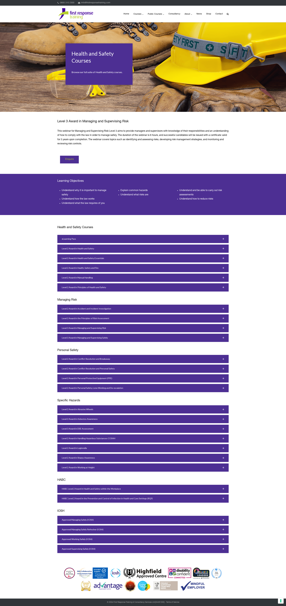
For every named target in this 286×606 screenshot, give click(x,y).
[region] (143, 67)
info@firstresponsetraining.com (95, 3)
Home (126, 14)
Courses (137, 14)
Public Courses (155, 14)
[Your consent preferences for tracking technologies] (281, 601)
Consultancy (174, 14)
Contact (219, 14)
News (199, 14)
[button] (143, 239)
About (187, 14)
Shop (208, 14)
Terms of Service (172, 602)
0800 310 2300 (67, 3)
